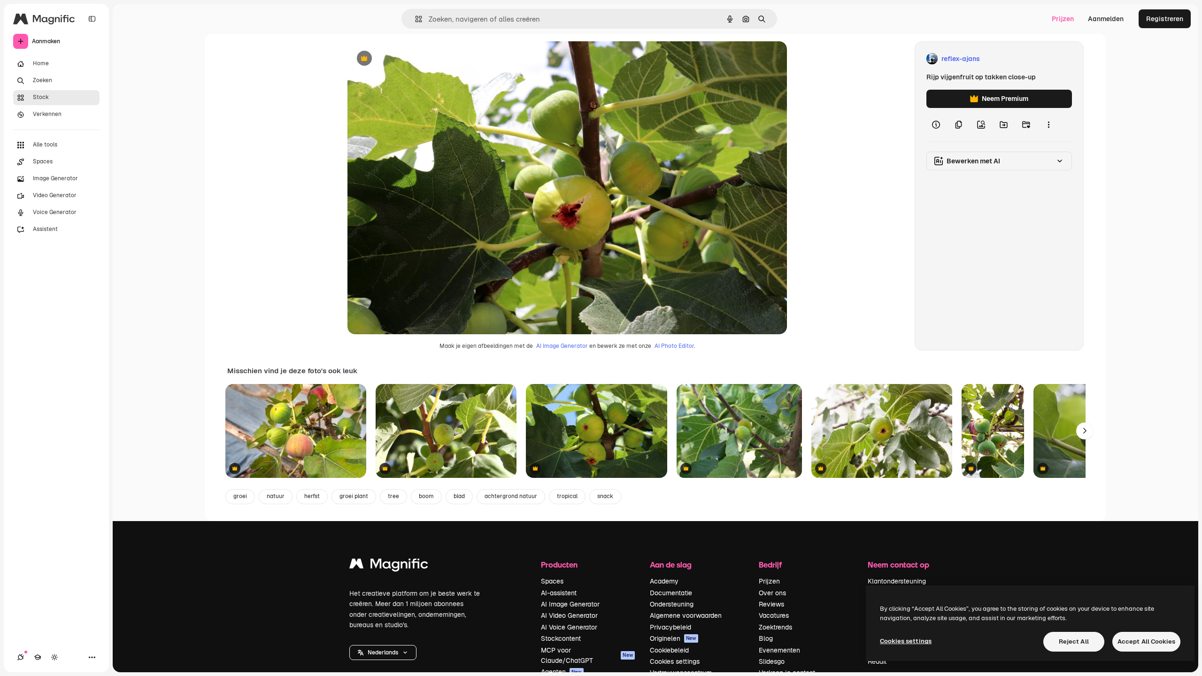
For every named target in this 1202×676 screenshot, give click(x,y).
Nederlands (383, 652)
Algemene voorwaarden (686, 615)
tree (393, 496)
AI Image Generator (562, 346)
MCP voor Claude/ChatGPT (587, 655)
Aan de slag (671, 564)
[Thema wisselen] (54, 657)
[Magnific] (388, 566)
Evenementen (779, 650)
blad (459, 496)
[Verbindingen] (20, 657)
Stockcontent (561, 638)
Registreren (1164, 19)
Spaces (552, 581)
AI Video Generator (569, 615)
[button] (382, 652)
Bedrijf (770, 564)
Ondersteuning (671, 604)
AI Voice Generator (569, 627)
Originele (409, 58)
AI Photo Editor (674, 346)
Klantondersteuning (897, 581)
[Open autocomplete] (415, 19)
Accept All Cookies (1146, 641)
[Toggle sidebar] (92, 18)
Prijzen (1063, 19)
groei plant (353, 496)
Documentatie (671, 593)
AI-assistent (559, 593)
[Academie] (37, 657)
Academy (664, 581)
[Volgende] (1084, 431)
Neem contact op (898, 564)
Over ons (772, 593)
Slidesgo (772, 661)
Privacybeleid (670, 627)
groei (240, 496)
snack (605, 496)
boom (426, 496)
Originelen (673, 638)
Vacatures (774, 615)
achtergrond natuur (511, 496)
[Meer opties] (1048, 124)
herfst (312, 496)
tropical (567, 496)
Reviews (771, 604)
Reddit (877, 661)
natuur (276, 496)
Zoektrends (775, 627)
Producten (559, 564)
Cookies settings (675, 661)
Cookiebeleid (669, 650)
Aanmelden (1106, 19)
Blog (766, 638)
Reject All (1074, 641)
